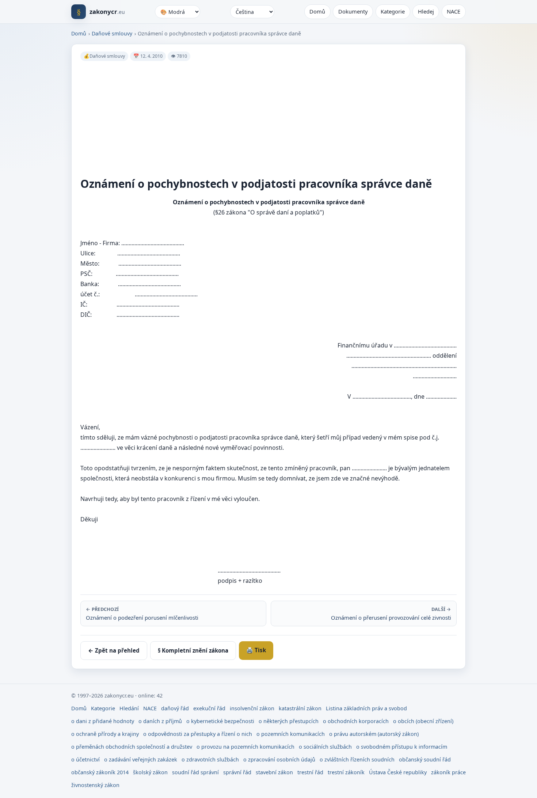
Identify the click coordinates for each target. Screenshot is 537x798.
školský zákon (150, 772)
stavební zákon (274, 772)
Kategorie (393, 11)
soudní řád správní (195, 772)
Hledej (426, 11)
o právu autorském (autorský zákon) (374, 733)
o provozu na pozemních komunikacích (245, 746)
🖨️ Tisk (256, 650)
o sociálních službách (325, 746)
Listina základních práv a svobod (366, 708)
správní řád (237, 772)
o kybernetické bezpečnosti (220, 721)
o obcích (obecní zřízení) (423, 721)
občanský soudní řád (425, 759)
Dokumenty (353, 11)
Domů (317, 11)
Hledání (129, 708)
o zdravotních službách (210, 759)
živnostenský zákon (95, 785)
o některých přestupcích (289, 721)
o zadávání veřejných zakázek (140, 759)
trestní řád (310, 772)
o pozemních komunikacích (290, 733)
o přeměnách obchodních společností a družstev (131, 746)
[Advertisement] (299, 117)
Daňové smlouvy (112, 33)
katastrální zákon (300, 708)
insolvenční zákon (252, 708)
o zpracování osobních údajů (279, 759)
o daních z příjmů (160, 721)
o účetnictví (85, 759)
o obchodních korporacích (356, 721)
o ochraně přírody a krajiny (105, 733)
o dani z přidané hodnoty (102, 721)
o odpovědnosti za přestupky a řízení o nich (197, 733)
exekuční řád (209, 708)
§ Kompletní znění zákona (193, 650)
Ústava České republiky (398, 772)
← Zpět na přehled (114, 650)
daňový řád (175, 708)
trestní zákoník (346, 772)
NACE (453, 11)
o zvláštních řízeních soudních (357, 759)
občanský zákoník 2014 (100, 772)
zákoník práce (448, 772)
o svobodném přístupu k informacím (401, 746)
